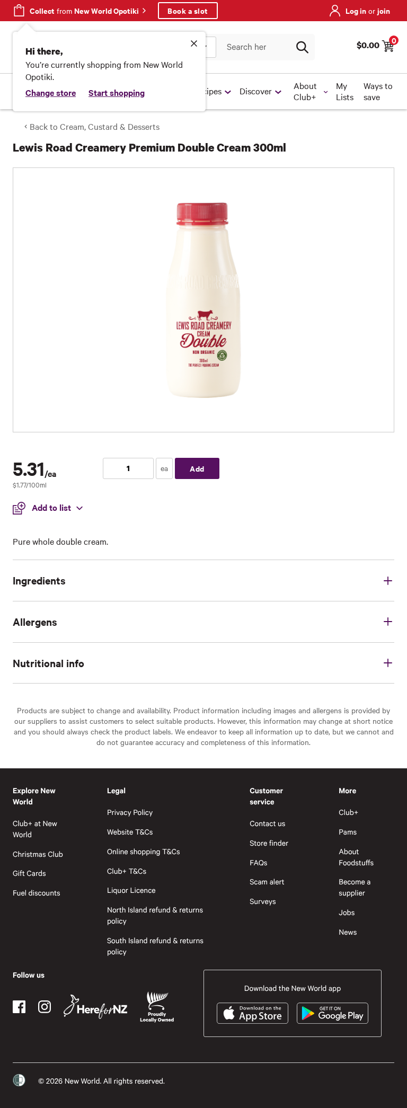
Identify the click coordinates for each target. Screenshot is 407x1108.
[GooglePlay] (332, 1013)
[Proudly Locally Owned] (157, 1007)
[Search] (302, 47)
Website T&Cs (130, 832)
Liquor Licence (131, 890)
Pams (348, 832)
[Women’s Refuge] (19, 1080)
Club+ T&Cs (126, 871)
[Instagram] (44, 1006)
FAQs (258, 862)
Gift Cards (29, 873)
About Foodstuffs (356, 856)
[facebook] (19, 1006)
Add (197, 468)
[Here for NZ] (95, 1007)
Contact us (267, 823)
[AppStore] (252, 1013)
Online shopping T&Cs (143, 851)
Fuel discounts (36, 893)
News (348, 932)
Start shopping (117, 92)
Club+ (348, 812)
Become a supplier (354, 887)
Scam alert (267, 881)
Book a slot (187, 10)
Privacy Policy (130, 812)
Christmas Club (38, 854)
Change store (50, 92)
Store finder (269, 843)
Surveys (263, 901)
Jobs (347, 912)
